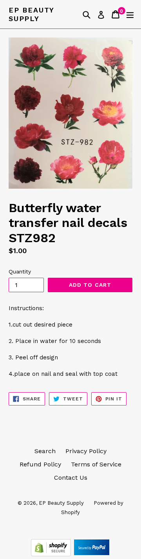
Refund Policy (40, 464)
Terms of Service (96, 464)
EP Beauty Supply (31, 14)
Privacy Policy (86, 451)
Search (45, 451)
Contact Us (70, 477)
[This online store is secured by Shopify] (52, 554)
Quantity (20, 271)
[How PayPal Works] (91, 554)
